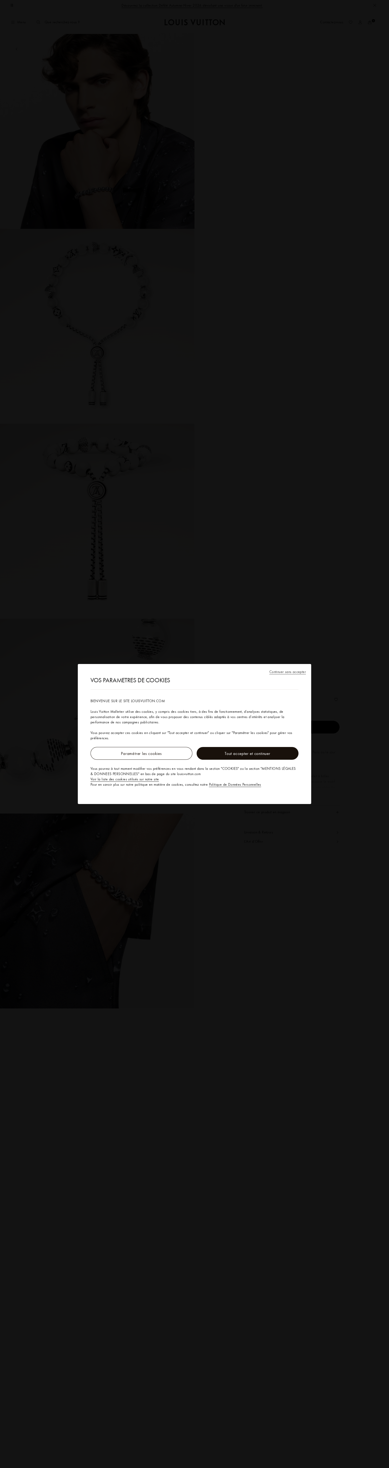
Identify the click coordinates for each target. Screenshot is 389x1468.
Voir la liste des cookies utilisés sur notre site (125, 779)
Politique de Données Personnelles (235, 784)
